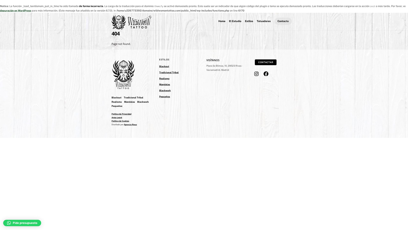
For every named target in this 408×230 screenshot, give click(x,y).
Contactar (265, 62)
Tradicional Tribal (133, 97)
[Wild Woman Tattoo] (131, 28)
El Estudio (235, 21)
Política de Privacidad (121, 114)
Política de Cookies (120, 121)
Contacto (283, 21)
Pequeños (117, 106)
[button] (22, 223)
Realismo (117, 101)
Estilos (249, 21)
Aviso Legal (117, 117)
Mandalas (129, 101)
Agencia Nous (130, 124)
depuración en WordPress (15, 10)
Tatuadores (264, 21)
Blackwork (143, 101)
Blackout (116, 97)
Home (221, 21)
